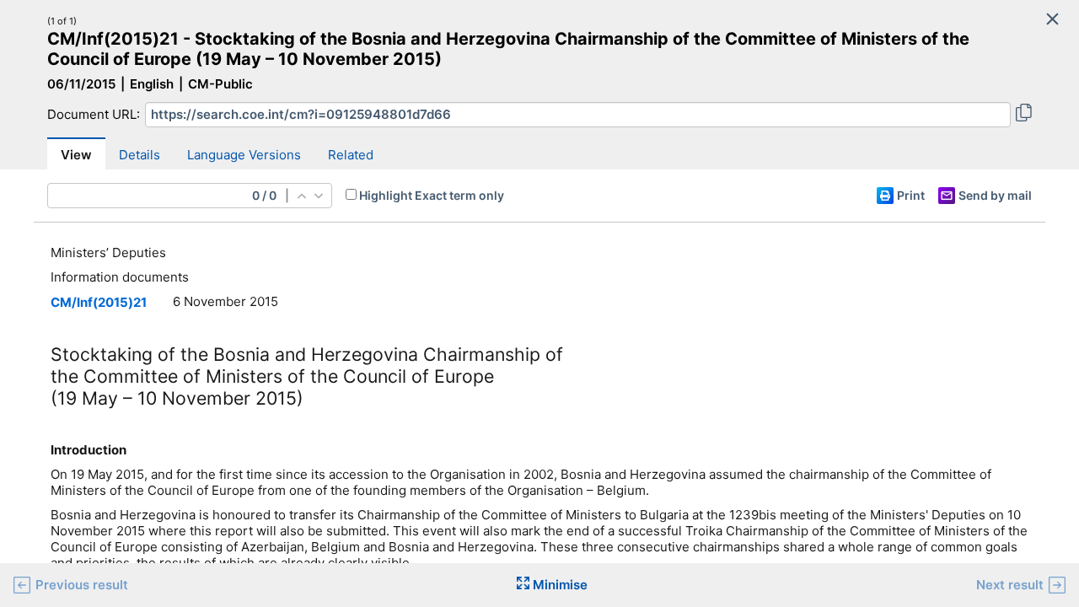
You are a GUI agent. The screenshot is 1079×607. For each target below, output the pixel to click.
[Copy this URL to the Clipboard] (1024, 115)
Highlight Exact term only (431, 195)
